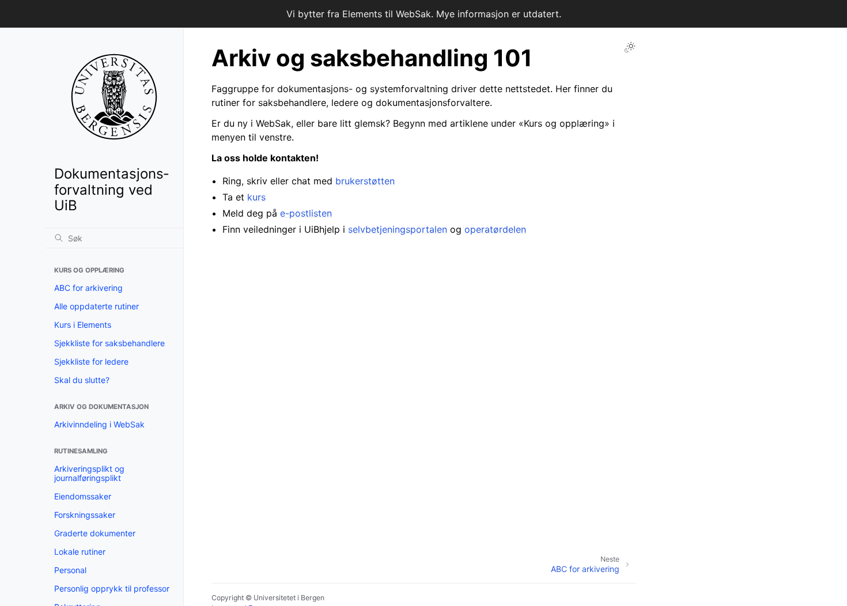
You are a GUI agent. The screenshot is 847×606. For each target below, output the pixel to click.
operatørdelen (495, 229)
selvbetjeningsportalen (397, 229)
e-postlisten (306, 213)
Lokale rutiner (79, 551)
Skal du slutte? (81, 380)
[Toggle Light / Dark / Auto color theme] (630, 47)
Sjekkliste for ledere (91, 361)
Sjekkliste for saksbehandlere (109, 343)
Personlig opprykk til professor (111, 588)
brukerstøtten (365, 181)
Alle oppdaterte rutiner (96, 306)
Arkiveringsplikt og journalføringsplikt (89, 473)
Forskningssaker (84, 515)
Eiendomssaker (82, 496)
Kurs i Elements (82, 324)
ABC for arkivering (88, 288)
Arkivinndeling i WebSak (99, 424)
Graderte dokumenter (94, 533)
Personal (70, 570)
